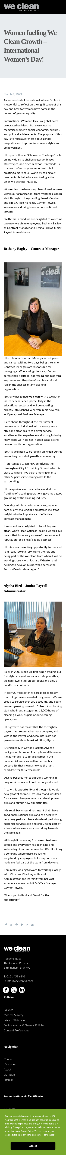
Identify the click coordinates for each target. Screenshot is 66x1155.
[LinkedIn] (27, 924)
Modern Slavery (13, 1015)
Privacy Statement (15, 1020)
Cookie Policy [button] (27, 1131)
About (7, 1069)
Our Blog (9, 1074)
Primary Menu (59, 7)
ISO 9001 (9, 1108)
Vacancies (10, 1064)
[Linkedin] (22, 990)
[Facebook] (6, 924)
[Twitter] (11, 924)
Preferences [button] (48, 1135)
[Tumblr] (21, 924)
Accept (33, 1146)
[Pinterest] (16, 924)
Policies (8, 1010)
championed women (49, 189)
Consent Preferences (16, 1030)
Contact (8, 1059)
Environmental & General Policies (24, 1025)
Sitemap (9, 1079)
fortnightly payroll (15, 676)
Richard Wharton (40, 560)
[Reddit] (32, 924)
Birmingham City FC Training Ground (26, 468)
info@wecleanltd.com (20, 981)
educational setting (39, 505)
